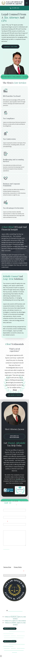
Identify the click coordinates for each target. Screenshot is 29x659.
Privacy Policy (18, 567)
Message (6, 528)
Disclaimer (6, 548)
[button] (26, 3)
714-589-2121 (15, 8)
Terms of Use (7, 567)
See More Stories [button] (14, 395)
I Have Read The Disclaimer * (14, 571)
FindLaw (14, 639)
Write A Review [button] (9, 628)
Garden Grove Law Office (15, 610)
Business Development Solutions (14, 637)
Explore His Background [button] (14, 436)
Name (5, 507)
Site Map (13, 635)
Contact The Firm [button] (10, 46)
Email (5, 521)
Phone (5, 514)
